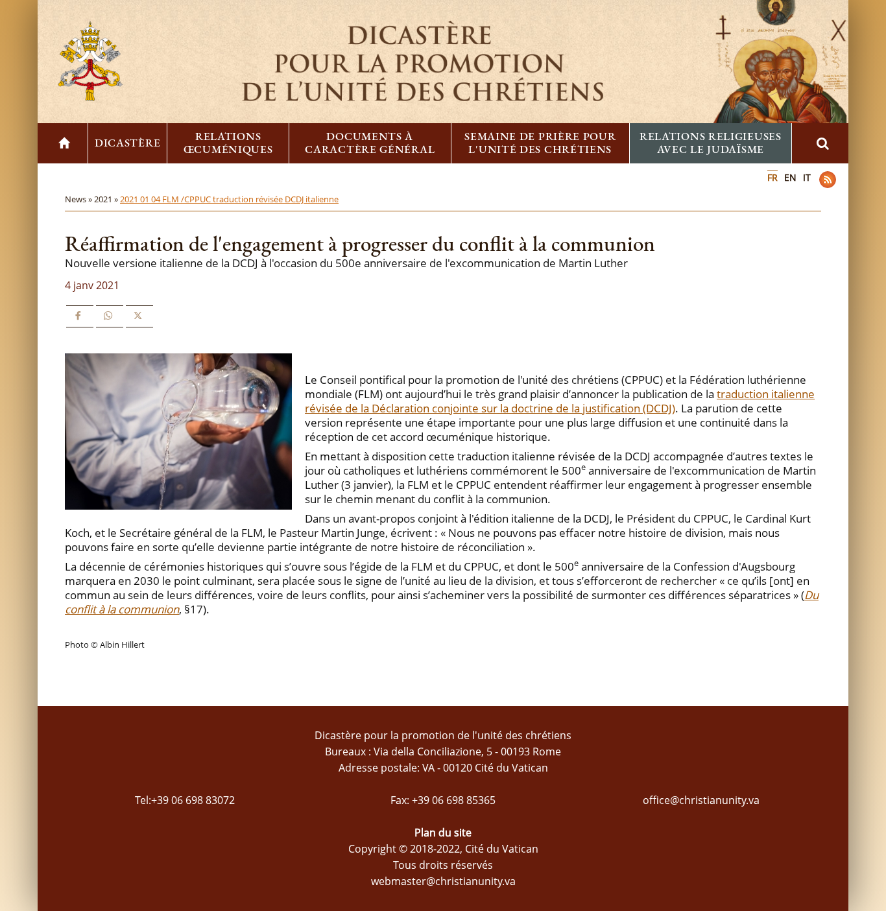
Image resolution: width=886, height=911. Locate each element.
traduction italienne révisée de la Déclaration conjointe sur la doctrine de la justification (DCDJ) (560, 401)
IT (807, 177)
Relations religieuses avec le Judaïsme (711, 142)
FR (772, 177)
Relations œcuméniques (228, 142)
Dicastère (127, 143)
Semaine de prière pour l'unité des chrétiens (540, 142)
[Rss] (827, 179)
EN (790, 177)
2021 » (107, 199)
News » (79, 199)
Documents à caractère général (370, 142)
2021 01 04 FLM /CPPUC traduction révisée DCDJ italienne (229, 199)
